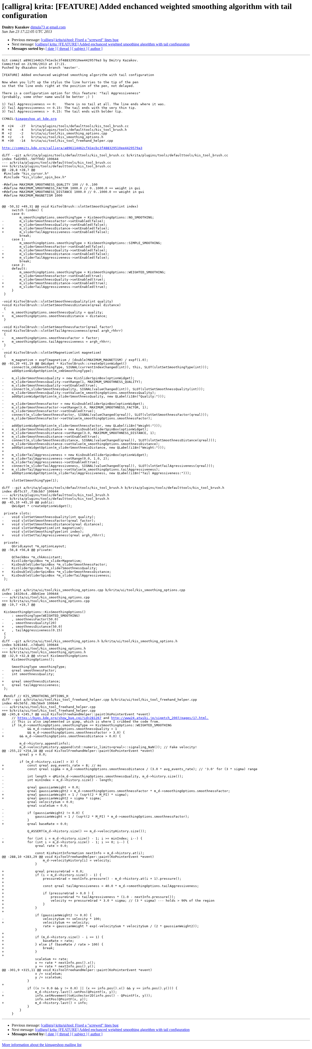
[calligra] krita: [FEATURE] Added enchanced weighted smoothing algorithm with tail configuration (112, 44)
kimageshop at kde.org (36, 119)
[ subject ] (79, 49)
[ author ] (95, 49)
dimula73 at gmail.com (48, 27)
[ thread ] (64, 49)
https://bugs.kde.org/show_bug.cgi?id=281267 (59, 718)
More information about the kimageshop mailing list (41, 1045)
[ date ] (51, 49)
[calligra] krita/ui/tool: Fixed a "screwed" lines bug (79, 40)
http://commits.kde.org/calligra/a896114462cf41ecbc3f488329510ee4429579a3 (72, 148)
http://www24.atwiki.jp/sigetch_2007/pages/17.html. (160, 718)
